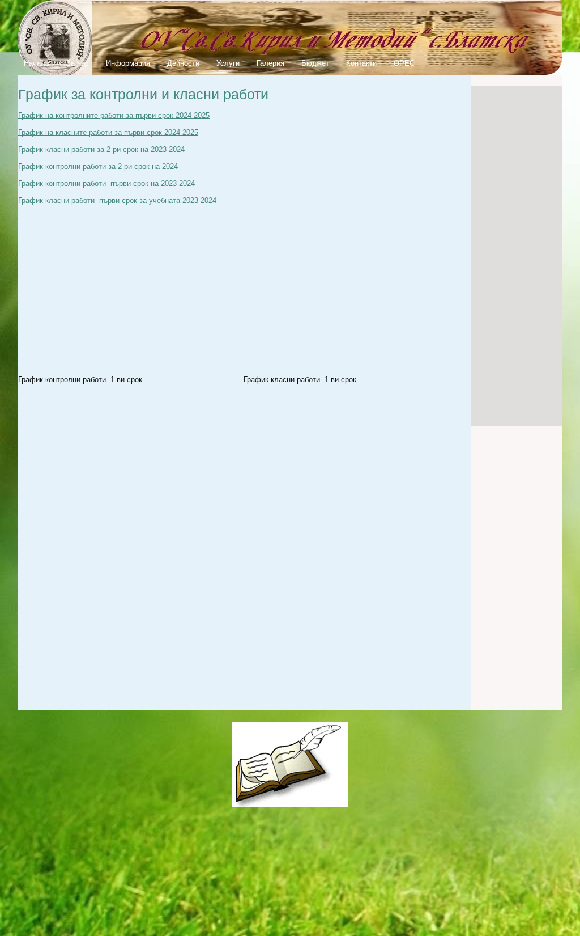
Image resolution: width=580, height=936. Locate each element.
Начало (36, 63)
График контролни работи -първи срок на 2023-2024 (106, 183)
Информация (128, 63)
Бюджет (315, 63)
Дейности (183, 63)
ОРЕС (404, 63)
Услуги (228, 63)
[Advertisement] (516, 256)
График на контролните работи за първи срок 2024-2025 (114, 115)
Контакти (361, 63)
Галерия (270, 63)
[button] (126, 545)
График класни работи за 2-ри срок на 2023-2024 (101, 149)
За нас (77, 63)
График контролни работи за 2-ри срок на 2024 (98, 166)
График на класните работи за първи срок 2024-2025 (108, 132)
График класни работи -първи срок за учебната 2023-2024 (117, 200)
